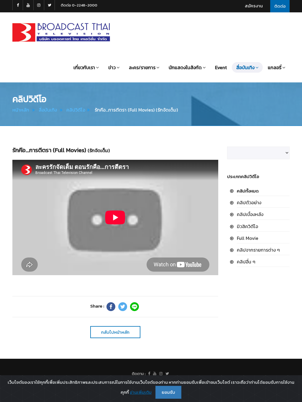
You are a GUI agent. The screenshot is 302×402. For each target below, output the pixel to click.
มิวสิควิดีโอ (247, 226)
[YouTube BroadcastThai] (28, 5)
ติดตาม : (139, 373)
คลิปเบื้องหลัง (250, 214)
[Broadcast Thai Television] (61, 32)
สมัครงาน (254, 5)
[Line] (134, 306)
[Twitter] (122, 306)
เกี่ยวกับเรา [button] (84, 67)
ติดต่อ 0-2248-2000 (79, 5)
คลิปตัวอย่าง (249, 202)
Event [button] (221, 67)
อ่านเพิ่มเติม (141, 392)
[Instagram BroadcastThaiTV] (39, 5)
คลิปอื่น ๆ (246, 261)
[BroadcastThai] (154, 374)
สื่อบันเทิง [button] (245, 67)
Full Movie (247, 238)
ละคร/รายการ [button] (142, 67)
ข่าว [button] (112, 67)
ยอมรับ (168, 392)
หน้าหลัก (20, 109)
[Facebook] (110, 306)
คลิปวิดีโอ (75, 109)
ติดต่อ (280, 6)
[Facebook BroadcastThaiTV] (17, 5)
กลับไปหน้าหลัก (115, 332)
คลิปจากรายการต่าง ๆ (258, 249)
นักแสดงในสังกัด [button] (185, 67)
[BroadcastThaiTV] (149, 374)
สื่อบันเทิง (48, 109)
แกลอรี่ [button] (274, 67)
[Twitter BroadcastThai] (49, 5)
